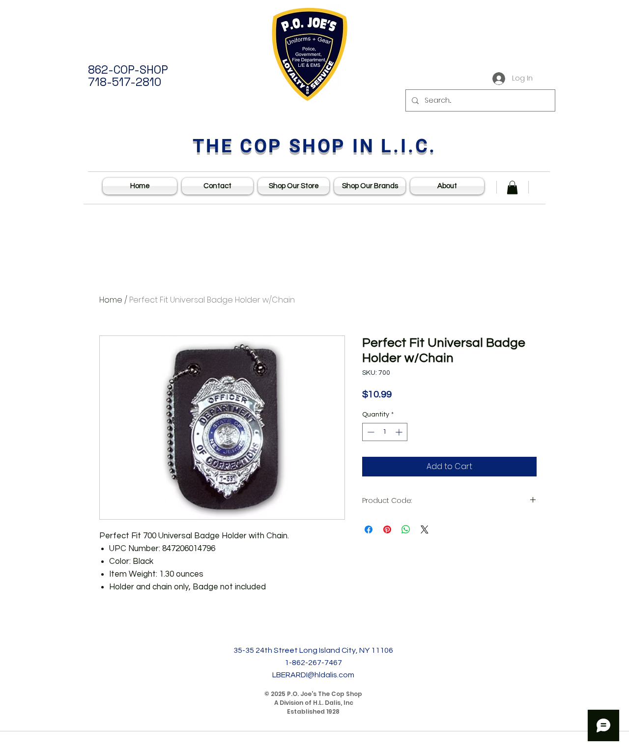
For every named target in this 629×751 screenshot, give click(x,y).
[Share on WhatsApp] (406, 529)
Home (110, 300)
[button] (512, 187)
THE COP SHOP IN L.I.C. (315, 146)
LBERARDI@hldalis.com (313, 675)
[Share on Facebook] (368, 529)
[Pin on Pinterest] (387, 529)
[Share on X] (424, 529)
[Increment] (400, 432)
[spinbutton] (385, 432)
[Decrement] (370, 432)
